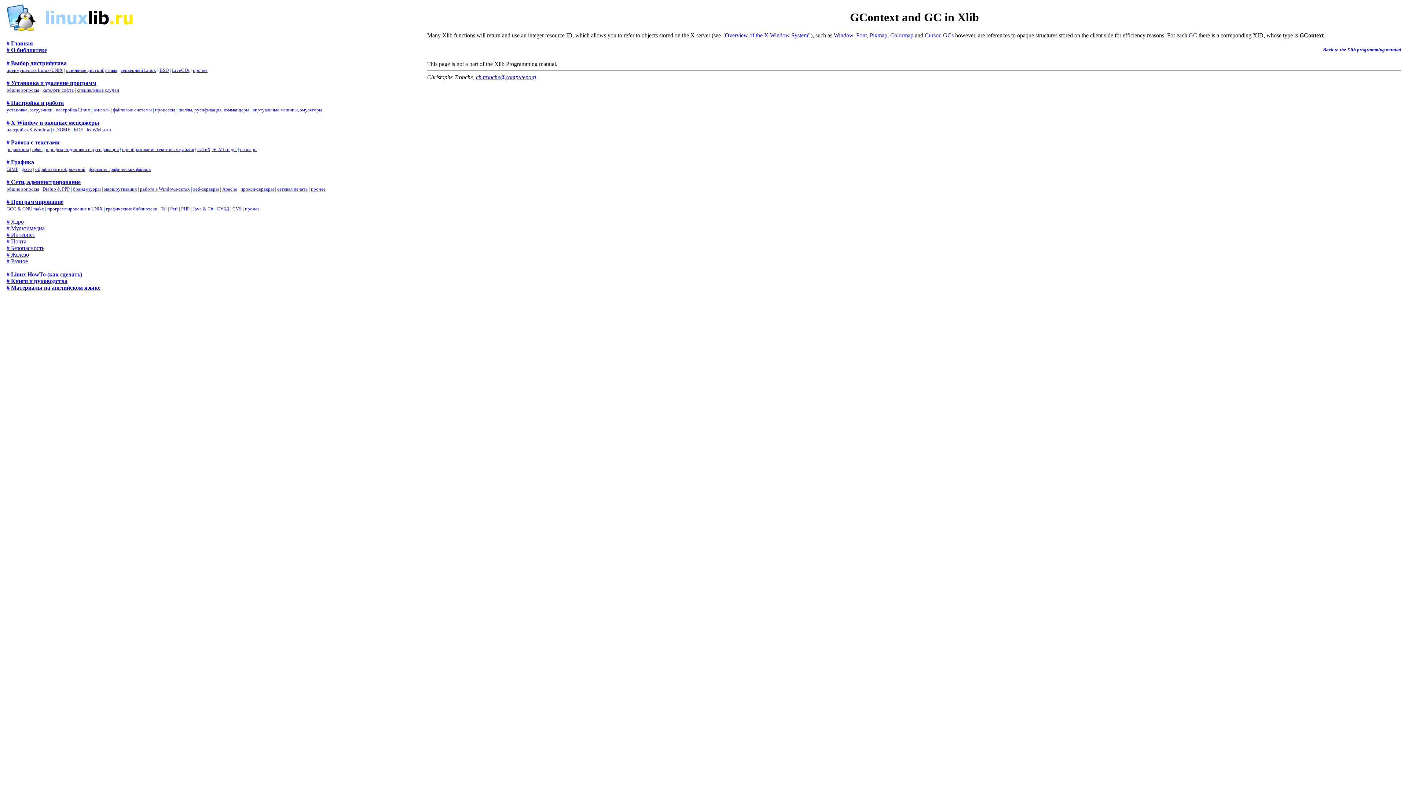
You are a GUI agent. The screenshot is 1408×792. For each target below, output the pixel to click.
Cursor (932, 35)
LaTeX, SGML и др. (217, 149)
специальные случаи (98, 90)
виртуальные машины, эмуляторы (287, 110)
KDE (78, 129)
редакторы (18, 149)
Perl (174, 209)
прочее (200, 70)
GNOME (61, 129)
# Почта (16, 241)
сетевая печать (292, 189)
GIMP (12, 169)
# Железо (18, 255)
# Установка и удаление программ (51, 83)
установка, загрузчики (29, 110)
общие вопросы (23, 90)
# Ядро (15, 222)
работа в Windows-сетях (165, 189)
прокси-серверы (257, 189)
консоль (102, 110)
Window (843, 35)
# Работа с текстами (33, 142)
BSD (164, 70)
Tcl (164, 209)
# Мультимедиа (26, 228)
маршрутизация (120, 189)
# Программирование (35, 202)
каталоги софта (58, 90)
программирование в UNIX (75, 209)
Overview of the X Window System (766, 35)
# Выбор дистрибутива (37, 63)
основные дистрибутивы (91, 70)
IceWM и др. (99, 129)
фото (27, 169)
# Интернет (21, 235)
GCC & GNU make (25, 209)
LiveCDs (181, 70)
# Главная (20, 43)
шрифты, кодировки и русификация (82, 149)
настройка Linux (73, 110)
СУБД (223, 209)
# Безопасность (25, 248)
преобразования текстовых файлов (158, 149)
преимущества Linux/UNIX (35, 70)
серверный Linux (138, 70)
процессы (165, 110)
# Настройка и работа (35, 103)
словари (248, 149)
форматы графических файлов (120, 169)
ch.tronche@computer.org (506, 77)
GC (1193, 35)
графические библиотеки (131, 209)
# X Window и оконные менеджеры (53, 123)
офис (37, 149)
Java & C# (203, 209)
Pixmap (878, 35)
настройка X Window (28, 129)
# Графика (20, 162)
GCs (948, 35)
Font (861, 35)
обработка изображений (60, 169)
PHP (185, 209)
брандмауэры (87, 189)
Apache (229, 189)
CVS (237, 209)
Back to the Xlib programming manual (1362, 49)
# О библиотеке (27, 50)
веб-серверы (206, 189)
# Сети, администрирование (44, 182)
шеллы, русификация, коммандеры (214, 110)
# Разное (17, 261)
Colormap (901, 35)
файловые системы (132, 110)
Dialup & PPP (56, 189)
